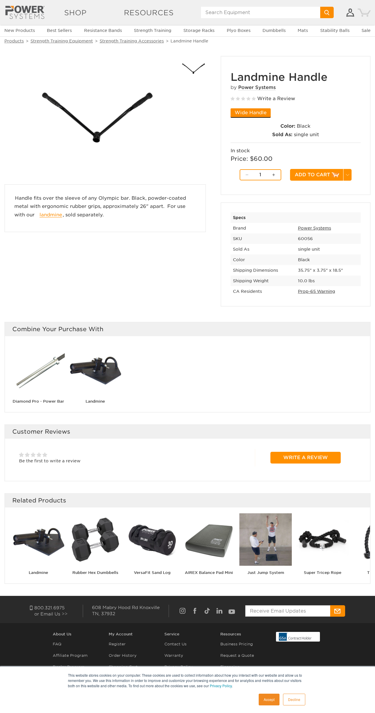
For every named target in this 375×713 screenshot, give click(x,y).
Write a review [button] (305, 457)
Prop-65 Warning (316, 291)
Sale (366, 30)
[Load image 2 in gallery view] (193, 68)
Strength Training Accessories (132, 41)
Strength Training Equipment (61, 41)
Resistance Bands (103, 30)
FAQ (57, 644)
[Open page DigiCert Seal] (295, 636)
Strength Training (152, 30)
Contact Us (175, 644)
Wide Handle (251, 112)
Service (171, 634)
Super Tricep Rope (322, 573)
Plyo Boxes (238, 30)
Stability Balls (335, 30)
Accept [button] (269, 699)
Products (14, 41)
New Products (19, 30)
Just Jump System (265, 573)
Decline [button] (294, 699)
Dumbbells (274, 30)
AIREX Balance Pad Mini (209, 573)
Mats (303, 30)
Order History (123, 655)
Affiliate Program (70, 655)
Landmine (95, 401)
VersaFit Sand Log (152, 573)
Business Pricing (236, 644)
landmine (51, 215)
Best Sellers (59, 30)
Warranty (173, 655)
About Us (62, 634)
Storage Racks (198, 30)
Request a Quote (237, 655)
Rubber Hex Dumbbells (95, 573)
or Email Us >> (51, 614)
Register (117, 644)
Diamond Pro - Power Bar (38, 401)
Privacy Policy (221, 685)
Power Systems (257, 87)
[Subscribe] (337, 611)
